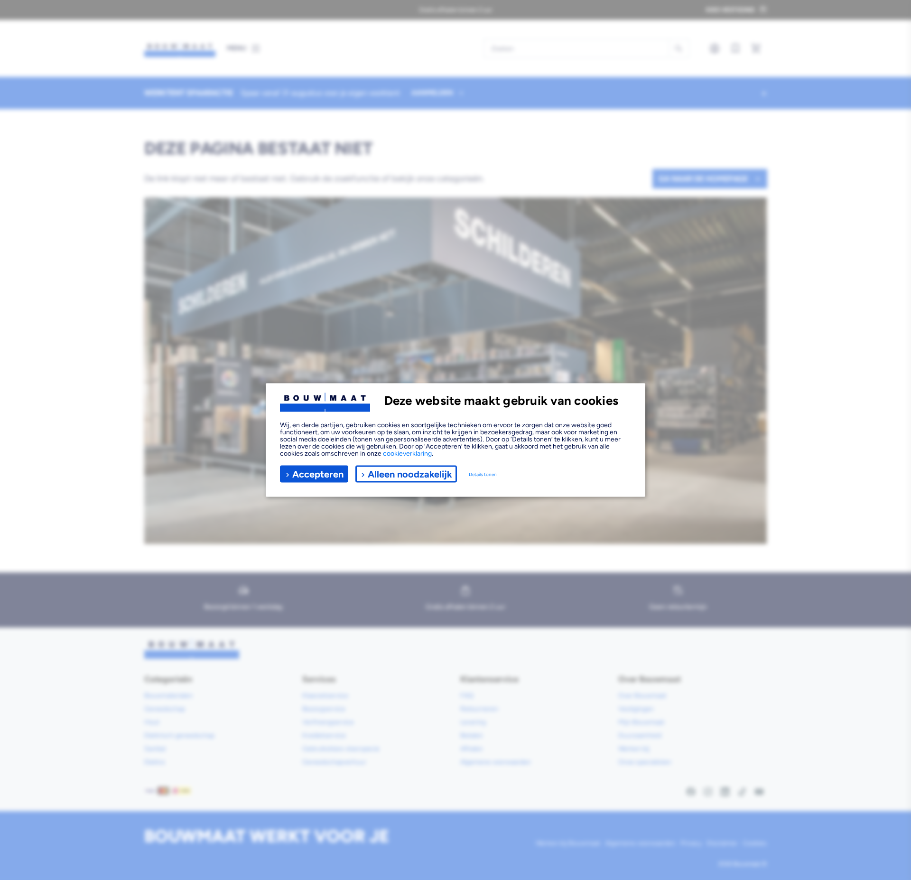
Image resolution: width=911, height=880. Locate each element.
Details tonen (483, 474)
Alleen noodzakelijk (410, 473)
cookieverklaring (407, 453)
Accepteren (318, 473)
